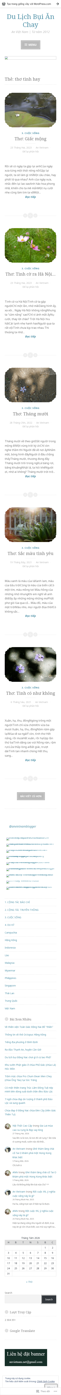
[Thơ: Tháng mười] (30, 385)
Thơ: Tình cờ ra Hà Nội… (30, 274)
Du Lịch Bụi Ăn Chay (30, 20)
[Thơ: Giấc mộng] (30, 110)
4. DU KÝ (9, 924)
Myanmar (10, 970)
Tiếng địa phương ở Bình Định (21, 1042)
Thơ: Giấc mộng (30, 138)
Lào (7, 955)
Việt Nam (10, 1008)
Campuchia (11, 932)
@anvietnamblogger (22, 826)
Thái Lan (9, 993)
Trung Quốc (11, 1000)
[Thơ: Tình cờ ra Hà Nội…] (30, 245)
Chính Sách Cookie (46, 1381)
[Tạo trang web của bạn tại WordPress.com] (30, 4)
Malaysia (9, 962)
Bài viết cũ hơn (31, 796)
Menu (32, 45)
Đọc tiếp (20, 197)
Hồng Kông (11, 940)
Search (8, 1292)
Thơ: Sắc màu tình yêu (30, 553)
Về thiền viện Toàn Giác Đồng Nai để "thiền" (29, 1026)
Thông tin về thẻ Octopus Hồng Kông (25, 1034)
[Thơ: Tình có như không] (30, 664)
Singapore (10, 985)
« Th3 (29, 1281)
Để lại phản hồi (31, 151)
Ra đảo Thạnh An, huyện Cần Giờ (23, 1049)
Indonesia (10, 947)
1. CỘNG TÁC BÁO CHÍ (17, 902)
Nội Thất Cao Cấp (22, 1125)
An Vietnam (42, 147)
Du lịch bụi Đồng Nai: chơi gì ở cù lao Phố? (28, 1057)
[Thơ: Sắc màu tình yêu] (30, 524)
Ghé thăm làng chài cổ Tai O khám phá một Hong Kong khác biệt (33, 1153)
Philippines (10, 978)
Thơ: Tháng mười (30, 414)
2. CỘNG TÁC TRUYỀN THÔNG (21, 909)
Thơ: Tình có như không (30, 693)
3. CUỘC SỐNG (30, 133)
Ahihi (15, 1172)
